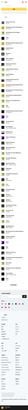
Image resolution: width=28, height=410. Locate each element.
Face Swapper (4, 364)
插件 (16, 334)
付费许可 (17, 383)
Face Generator (5, 367)
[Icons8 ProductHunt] (9, 307)
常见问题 (3, 383)
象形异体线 (17, 374)
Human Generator (5, 369)
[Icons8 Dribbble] (5, 303)
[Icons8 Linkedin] (22, 303)
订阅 (24, 296)
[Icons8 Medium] (2, 307)
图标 (2, 326)
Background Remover (6, 362)
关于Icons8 (17, 345)
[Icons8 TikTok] (16, 303)
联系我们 (3, 388)
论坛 (2, 381)
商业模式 (17, 348)
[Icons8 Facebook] (12, 303)
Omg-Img (17, 372)
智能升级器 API (18, 367)
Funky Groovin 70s (8, 407)
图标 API (17, 357)
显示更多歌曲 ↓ (14, 285)
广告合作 (3, 317)
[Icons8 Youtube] (19, 303)
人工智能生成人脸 (5, 338)
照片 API (17, 362)
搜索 (14, 9)
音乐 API (17, 364)
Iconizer (3, 374)
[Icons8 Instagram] (2, 303)
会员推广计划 (4, 319)
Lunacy (17, 326)
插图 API (17, 360)
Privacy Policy (10, 394)
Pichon (17, 329)
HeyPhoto (3, 372)
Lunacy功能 (4, 350)
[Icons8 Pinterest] (5, 307)
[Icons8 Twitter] (9, 303)
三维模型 (3, 336)
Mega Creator (4, 357)
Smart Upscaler (4, 360)
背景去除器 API (18, 369)
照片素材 (3, 331)
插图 (2, 329)
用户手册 (3, 386)
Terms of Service (7, 396)
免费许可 (17, 381)
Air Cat (6, 408)
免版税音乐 (3, 334)
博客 (16, 350)
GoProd (17, 331)
